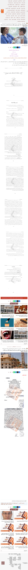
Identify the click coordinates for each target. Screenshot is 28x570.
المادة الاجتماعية (10, 560)
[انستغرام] (2, 563)
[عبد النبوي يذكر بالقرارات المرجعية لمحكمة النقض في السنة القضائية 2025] (20, 311)
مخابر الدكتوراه (16, 564)
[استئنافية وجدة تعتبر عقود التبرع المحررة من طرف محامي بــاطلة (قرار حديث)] (20, 336)
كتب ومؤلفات (19, 568)
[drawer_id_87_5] (27, 11)
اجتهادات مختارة (23, 23)
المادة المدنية (11, 563)
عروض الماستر (19, 567)
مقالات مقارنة (14, 558)
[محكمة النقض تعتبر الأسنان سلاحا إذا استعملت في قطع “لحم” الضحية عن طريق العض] (7, 336)
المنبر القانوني (11, 557)
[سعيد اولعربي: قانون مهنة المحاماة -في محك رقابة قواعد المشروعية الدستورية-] (7, 517)
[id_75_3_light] (0, 11)
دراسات (20, 565)
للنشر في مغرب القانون (11, 564)
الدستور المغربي (19, 557)
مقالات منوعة (14, 560)
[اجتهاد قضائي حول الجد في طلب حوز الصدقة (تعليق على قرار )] (7, 324)
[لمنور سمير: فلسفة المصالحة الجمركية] (20, 517)
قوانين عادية (20, 558)
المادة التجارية (11, 561)
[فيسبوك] (3, 562)
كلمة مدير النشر (12, 565)
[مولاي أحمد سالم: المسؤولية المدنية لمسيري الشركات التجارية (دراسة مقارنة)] (20, 543)
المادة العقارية (11, 562)
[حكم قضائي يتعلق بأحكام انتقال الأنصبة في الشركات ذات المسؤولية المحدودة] (20, 324)
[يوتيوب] (3, 563)
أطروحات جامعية (19, 564)
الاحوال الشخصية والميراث (9, 558)
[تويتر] (2, 562)
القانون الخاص (14, 557)
